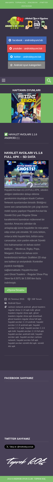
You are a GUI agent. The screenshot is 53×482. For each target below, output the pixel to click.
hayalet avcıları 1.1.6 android (21, 322)
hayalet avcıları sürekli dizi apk (22, 343)
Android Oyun (14, 303)
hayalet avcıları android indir (21, 334)
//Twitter (44, 2)
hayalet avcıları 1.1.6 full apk (30, 331)
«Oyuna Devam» (15, 290)
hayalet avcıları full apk (27, 340)
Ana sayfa (9, 2)
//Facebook (33, 2)
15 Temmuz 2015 (16, 299)
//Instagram (26, 6)
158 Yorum (37, 299)
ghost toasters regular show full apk (24, 319)
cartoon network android (19, 307)
